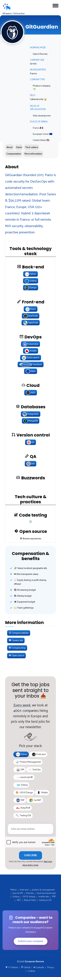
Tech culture (31, 147)
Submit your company (30, 941)
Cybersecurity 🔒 (38, 99)
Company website (19, 633)
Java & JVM (18, 893)
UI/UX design (29, 896)
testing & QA (45, 900)
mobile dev (43, 896)
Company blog (18, 648)
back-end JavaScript (46, 893)
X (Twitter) (13, 967)
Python (13, 890)
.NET (19, 900)
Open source (17, 655)
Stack (19, 147)
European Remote (34, 961)
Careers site (17, 640)
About (9, 147)
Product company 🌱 (41, 87)
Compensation (13, 154)
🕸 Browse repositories (30, 539)
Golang (16, 896)
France (33, 73)
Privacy (50, 967)
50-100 (33, 64)
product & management (43, 890)
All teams (7, 13)
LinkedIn (40, 967)
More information (33, 154)
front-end (24, 890)
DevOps (30, 893)
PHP (54, 896)
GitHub (26, 967)
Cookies (31, 971)
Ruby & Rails (30, 900)
